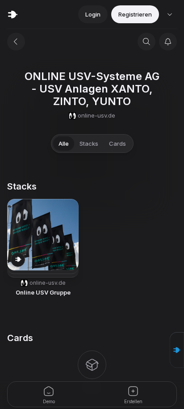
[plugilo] (12, 14)
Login (92, 14)
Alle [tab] (64, 143)
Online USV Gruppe (43, 292)
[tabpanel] (92, 286)
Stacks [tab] (88, 143)
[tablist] (92, 143)
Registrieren (135, 14)
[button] (177, 350)
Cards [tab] (117, 143)
